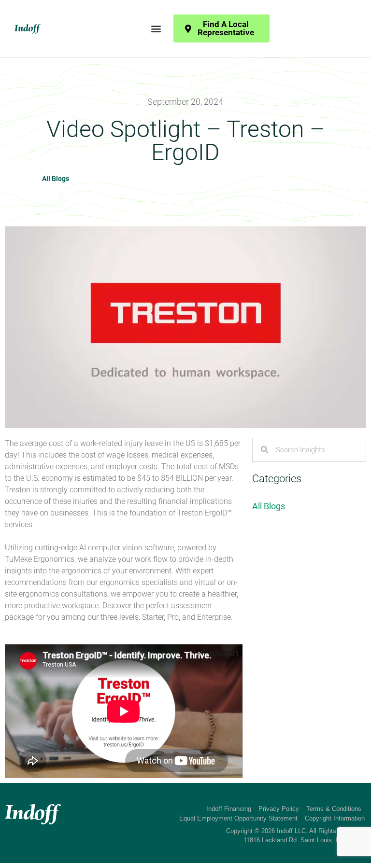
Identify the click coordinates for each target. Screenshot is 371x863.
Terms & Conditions (333, 808)
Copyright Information (335, 818)
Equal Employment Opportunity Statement (238, 818)
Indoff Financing (228, 808)
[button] (156, 29)
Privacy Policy (278, 808)
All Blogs (55, 178)
